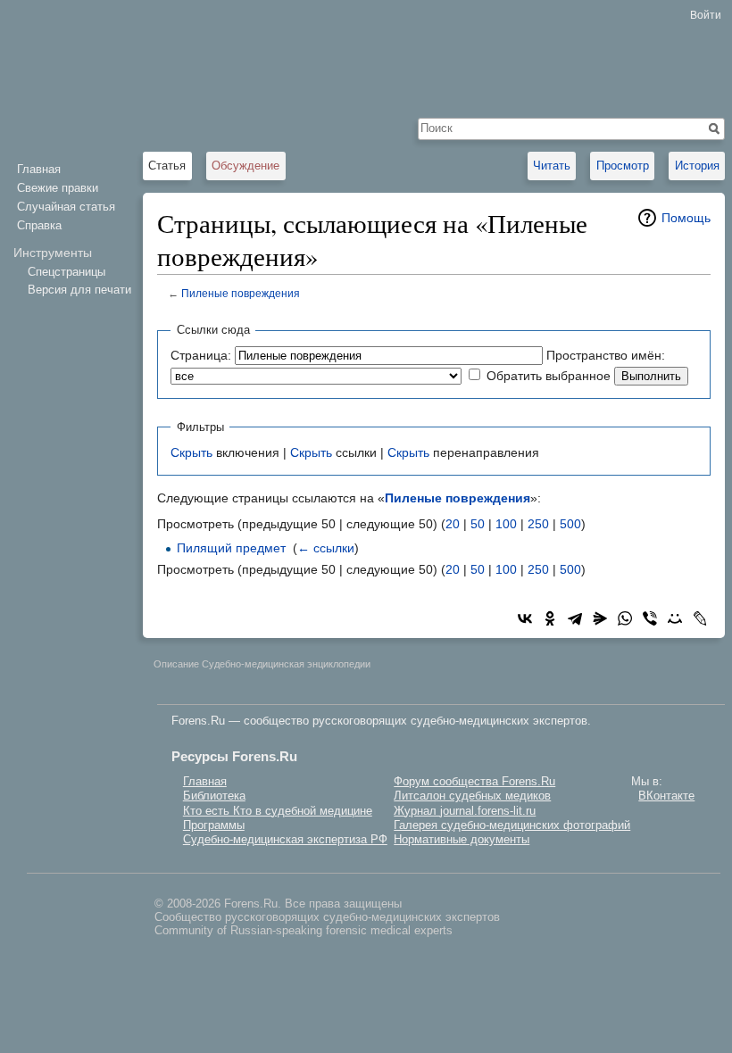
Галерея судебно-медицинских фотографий (512, 825)
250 (538, 524)
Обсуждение (245, 165)
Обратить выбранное (549, 376)
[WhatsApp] (625, 618)
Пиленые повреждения (240, 293)
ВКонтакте (666, 795)
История (697, 165)
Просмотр (622, 165)
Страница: (201, 355)
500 (570, 524)
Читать (551, 165)
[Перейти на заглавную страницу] (71, 71)
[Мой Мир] (675, 618)
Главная (39, 169)
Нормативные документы (461, 839)
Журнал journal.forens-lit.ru (465, 810)
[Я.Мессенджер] (600, 618)
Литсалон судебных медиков (472, 795)
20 (452, 524)
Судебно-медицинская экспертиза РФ (285, 839)
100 (506, 524)
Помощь (686, 218)
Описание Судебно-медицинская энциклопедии (262, 664)
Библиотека (214, 795)
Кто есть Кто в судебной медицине (277, 810)
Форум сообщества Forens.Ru (474, 781)
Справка (39, 225)
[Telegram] (575, 618)
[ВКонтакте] (525, 618)
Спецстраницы (66, 271)
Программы (214, 825)
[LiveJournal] (700, 618)
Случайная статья (66, 206)
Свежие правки (57, 188)
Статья (167, 165)
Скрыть (191, 452)
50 (477, 524)
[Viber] (650, 618)
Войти (705, 15)
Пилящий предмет (231, 548)
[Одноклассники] (550, 618)
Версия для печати (79, 289)
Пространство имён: (605, 355)
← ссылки (325, 548)
